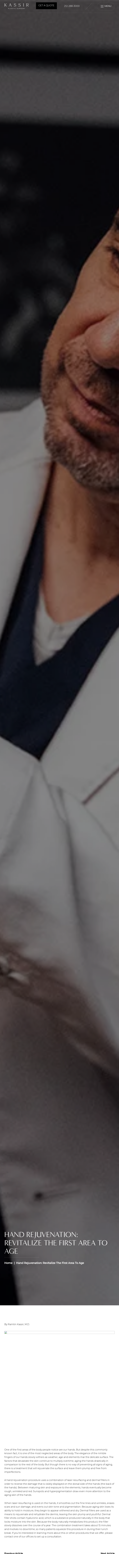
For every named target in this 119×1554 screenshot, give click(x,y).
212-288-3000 (72, 6)
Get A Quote (46, 6)
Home (8, 1263)
